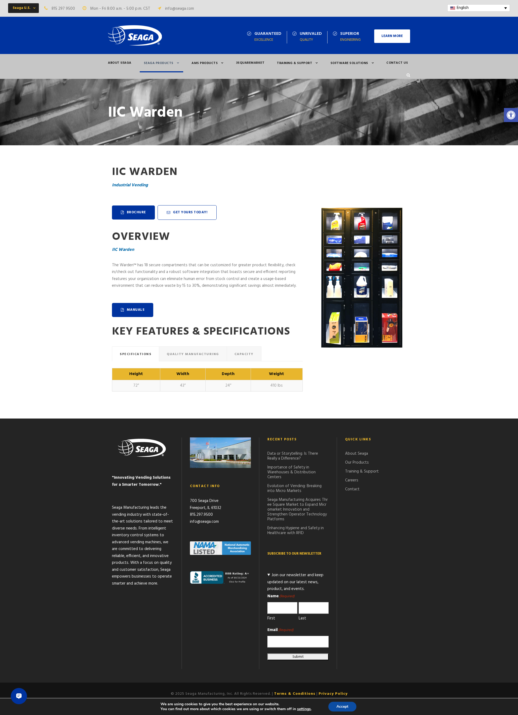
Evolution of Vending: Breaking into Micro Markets (294, 488)
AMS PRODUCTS (205, 63)
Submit (298, 657)
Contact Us (397, 63)
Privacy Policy (333, 694)
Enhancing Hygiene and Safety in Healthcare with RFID (295, 530)
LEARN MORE (392, 36)
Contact (352, 489)
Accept (342, 706)
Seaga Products (158, 63)
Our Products (357, 462)
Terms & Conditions (294, 694)
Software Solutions (349, 63)
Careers (351, 480)
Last (302, 618)
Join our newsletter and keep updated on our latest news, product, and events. (295, 582)
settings (304, 709)
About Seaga (119, 63)
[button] (511, 115)
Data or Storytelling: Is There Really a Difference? (292, 456)
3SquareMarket (250, 63)
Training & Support (294, 63)
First (271, 618)
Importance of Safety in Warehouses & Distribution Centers (291, 472)
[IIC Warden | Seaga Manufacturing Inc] (135, 35)
